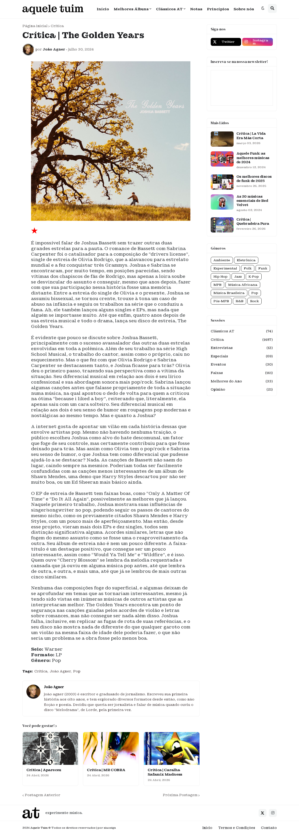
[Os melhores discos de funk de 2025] (222, 182)
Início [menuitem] (103, 9)
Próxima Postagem (180, 795)
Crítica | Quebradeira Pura (252, 221)
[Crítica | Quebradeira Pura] (222, 224)
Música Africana (242, 285)
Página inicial (34, 26)
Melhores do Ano (242, 381)
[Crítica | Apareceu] (50, 748)
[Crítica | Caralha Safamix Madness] (171, 748)
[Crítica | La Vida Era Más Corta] (222, 139)
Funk (262, 268)
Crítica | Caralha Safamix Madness (165, 772)
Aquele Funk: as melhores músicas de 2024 (252, 157)
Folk (248, 268)
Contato (269, 828)
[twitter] (263, 813)
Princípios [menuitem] (218, 9)
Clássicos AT (242, 331)
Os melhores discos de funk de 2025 (254, 178)
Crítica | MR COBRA (106, 770)
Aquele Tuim (39, 827)
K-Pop (254, 277)
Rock (254, 301)
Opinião (242, 389)
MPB (217, 285)
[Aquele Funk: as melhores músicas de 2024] (222, 159)
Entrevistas (242, 348)
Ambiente (222, 260)
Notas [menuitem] (196, 9)
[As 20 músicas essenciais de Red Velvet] (222, 202)
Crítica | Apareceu (43, 770)
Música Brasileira (229, 293)
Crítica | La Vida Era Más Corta (250, 135)
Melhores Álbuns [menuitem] (131, 9)
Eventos (242, 364)
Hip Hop (221, 277)
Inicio (207, 828)
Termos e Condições (236, 828)
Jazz (238, 277)
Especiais (242, 356)
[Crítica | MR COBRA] (111, 748)
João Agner (60, 671)
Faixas (242, 373)
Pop (76, 671)
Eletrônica (246, 260)
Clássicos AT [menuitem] (169, 9)
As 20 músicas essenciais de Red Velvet (252, 200)
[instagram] (273, 813)
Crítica (57, 26)
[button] (263, 8)
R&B (239, 301)
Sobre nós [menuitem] (244, 9)
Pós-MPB (221, 301)
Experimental (225, 268)
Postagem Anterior (42, 795)
